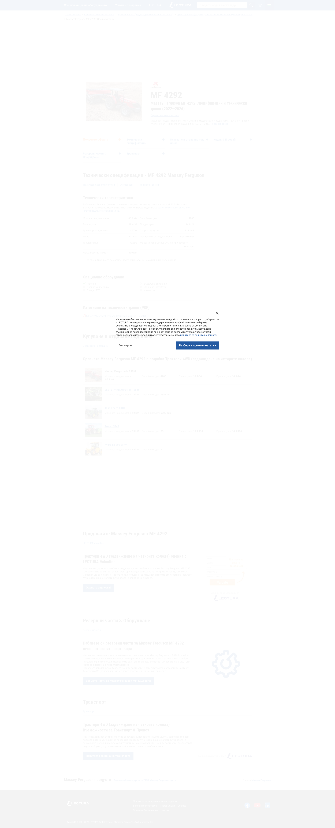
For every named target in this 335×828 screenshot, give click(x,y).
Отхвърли (125, 345)
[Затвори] (217, 313)
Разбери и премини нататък (197, 345)
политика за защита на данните (198, 335)
